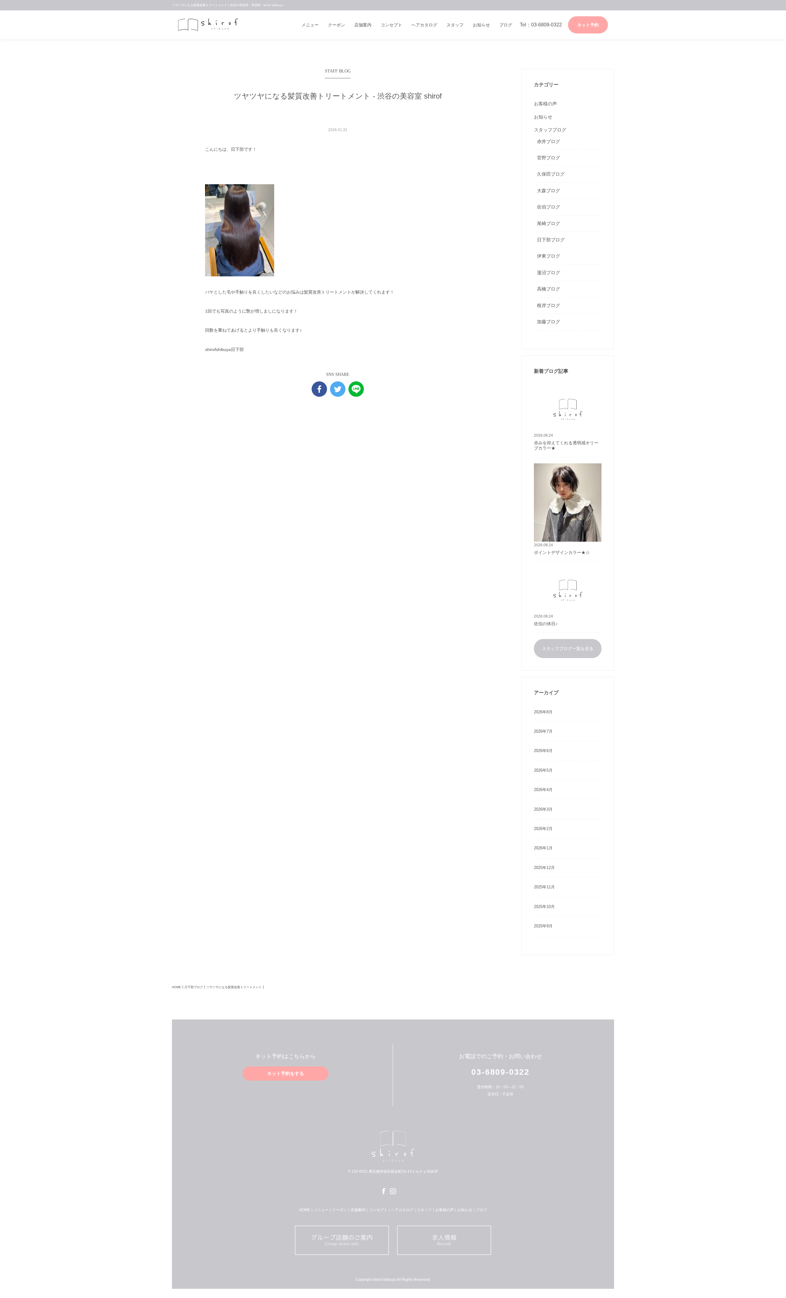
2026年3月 (543, 809)
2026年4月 (543, 789)
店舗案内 (363, 24)
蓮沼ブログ (548, 272)
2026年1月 (543, 848)
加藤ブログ (548, 321)
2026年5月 (543, 770)
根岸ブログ (548, 305)
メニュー (310, 24)
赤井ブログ (548, 141)
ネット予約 (588, 24)
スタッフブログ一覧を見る (567, 648)
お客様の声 (545, 103)
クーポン (336, 24)
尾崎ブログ (548, 223)
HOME (176, 987)
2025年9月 (543, 926)
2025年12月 (544, 867)
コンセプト (391, 24)
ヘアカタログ (424, 24)
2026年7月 (543, 731)
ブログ (505, 24)
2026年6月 (543, 750)
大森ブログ (548, 190)
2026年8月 (543, 712)
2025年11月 (544, 887)
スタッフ (455, 24)
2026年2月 (543, 828)
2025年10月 (544, 906)
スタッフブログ (550, 129)
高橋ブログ (548, 288)
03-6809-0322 (500, 1072)
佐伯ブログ (548, 206)
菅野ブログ (548, 157)
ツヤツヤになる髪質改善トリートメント (234, 987)
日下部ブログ (551, 239)
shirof (210, 24)
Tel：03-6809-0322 (541, 24)
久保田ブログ (551, 174)
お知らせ (481, 24)
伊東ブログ (548, 256)
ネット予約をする (285, 1073)
